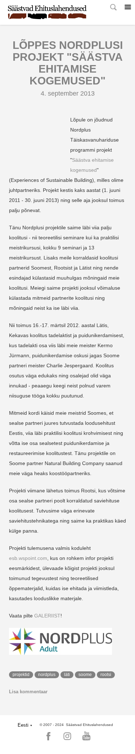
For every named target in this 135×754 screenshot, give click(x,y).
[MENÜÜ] (128, 7)
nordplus (46, 674)
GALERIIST (47, 616)
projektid (21, 674)
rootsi (105, 674)
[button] (25, 725)
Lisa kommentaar (28, 691)
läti (67, 674)
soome (85, 674)
